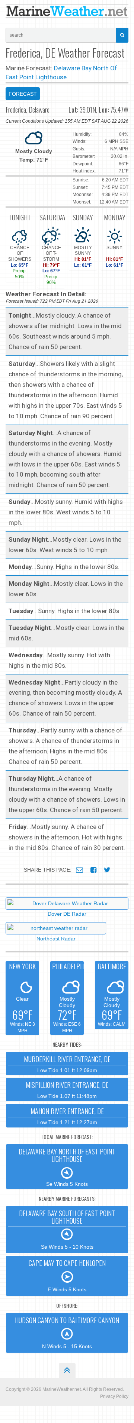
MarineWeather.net (61, 1389)
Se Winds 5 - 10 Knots (67, 1229)
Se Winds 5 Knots (67, 1167)
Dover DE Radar (67, 914)
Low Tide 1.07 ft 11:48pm (67, 1089)
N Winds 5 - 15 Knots (67, 1332)
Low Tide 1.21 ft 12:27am (67, 1115)
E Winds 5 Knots (67, 1275)
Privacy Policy (114, 1396)
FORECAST (23, 94)
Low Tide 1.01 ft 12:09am (67, 1063)
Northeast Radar (56, 939)
